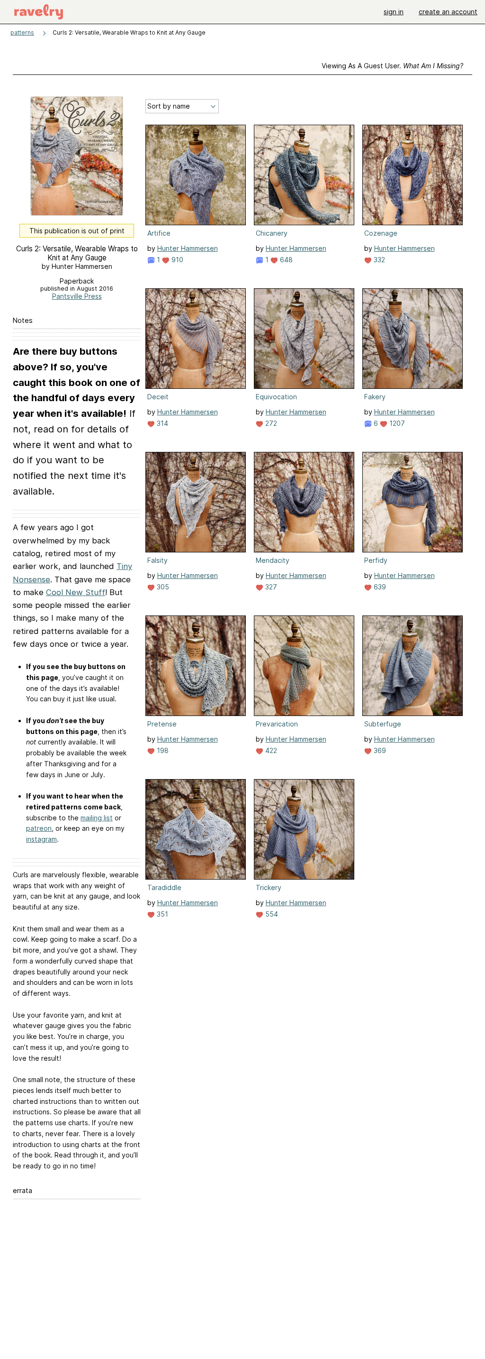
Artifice (159, 233)
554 (270, 914)
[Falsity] (195, 502)
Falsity (157, 560)
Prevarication (277, 724)
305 (162, 587)
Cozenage (380, 233)
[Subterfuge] (412, 665)
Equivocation (276, 397)
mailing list (97, 818)
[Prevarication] (304, 665)
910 (176, 260)
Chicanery (271, 233)
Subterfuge (382, 724)
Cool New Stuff (75, 592)
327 (270, 587)
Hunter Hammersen (187, 248)
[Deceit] (195, 338)
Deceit (158, 397)
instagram (41, 839)
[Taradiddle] (195, 829)
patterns (22, 32)
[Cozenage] (412, 175)
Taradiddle (164, 887)
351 (161, 914)
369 (379, 750)
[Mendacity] (304, 502)
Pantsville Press (77, 296)
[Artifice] (195, 175)
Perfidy (375, 560)
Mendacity (272, 560)
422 (270, 750)
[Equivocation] (304, 338)
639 (379, 587)
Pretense (162, 724)
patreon (39, 828)
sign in (394, 12)
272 (270, 423)
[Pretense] (195, 665)
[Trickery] (304, 829)
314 (161, 423)
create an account (448, 12)
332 (378, 260)
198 (162, 750)
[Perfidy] (412, 502)
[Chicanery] (304, 175)
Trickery (268, 887)
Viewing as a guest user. (392, 66)
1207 (396, 423)
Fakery (375, 397)
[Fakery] (412, 338)
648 (285, 260)
